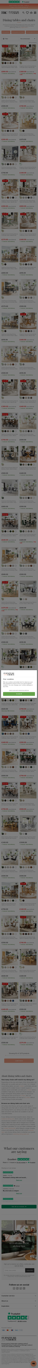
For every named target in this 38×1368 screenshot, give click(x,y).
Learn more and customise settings (19, 690)
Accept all (19, 693)
